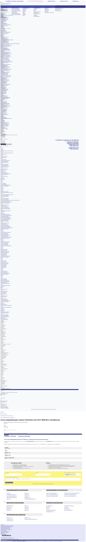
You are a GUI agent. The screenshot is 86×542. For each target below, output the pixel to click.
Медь (24, 12)
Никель (24, 13)
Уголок (35, 14)
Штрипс (2, 37)
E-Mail (36, 472)
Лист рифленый (4, 31)
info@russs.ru (3, 394)
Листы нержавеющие (58, 7)
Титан (24, 15)
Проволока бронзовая (5, 67)
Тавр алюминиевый (4, 57)
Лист (1, 29)
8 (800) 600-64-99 (4, 393)
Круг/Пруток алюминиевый (6, 52)
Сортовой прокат (4, 19)
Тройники (47, 10)
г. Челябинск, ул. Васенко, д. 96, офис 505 (14, 1)
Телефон (7, 472)
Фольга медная (4, 92)
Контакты (2, 130)
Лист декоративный (4, 33)
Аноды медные (3, 87)
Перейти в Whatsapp (73, 143)
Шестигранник (37, 16)
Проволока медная (4, 89)
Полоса (2, 35)
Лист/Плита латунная (5, 79)
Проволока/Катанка (4, 38)
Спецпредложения (4, 314)
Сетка (2, 8)
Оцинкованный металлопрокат (15, 7)
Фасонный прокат (4, 25)
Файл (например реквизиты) (69, 472)
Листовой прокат (37, 11)
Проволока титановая (5, 104)
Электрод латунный (4, 85)
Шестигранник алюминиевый (6, 61)
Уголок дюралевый (4, 74)
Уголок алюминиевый (5, 59)
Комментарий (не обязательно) (11, 477)
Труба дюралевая (4, 73)
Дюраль (24, 10)
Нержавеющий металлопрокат (4, 7)
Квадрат (2, 21)
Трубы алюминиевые (5, 58)
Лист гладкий (3, 30)
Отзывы (2, 129)
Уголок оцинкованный (16, 14)
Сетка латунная (4, 82)
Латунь (24, 11)
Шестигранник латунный (5, 84)
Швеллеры (57, 9)
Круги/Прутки (3, 22)
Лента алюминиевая (5, 53)
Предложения (3, 530)
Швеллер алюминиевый (5, 60)
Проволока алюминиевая (6, 56)
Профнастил (36, 12)
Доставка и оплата (4, 128)
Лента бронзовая (4, 65)
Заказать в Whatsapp (24, 436)
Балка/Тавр (3, 28)
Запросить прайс (64, 1)
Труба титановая (4, 105)
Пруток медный (4, 90)
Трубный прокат (37, 13)
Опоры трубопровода (49, 12)
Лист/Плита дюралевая (5, 71)
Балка (35, 9)
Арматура (36, 8)
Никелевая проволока (5, 97)
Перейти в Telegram (73, 142)
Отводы (46, 8)
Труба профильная (59, 8)
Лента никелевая (4, 96)
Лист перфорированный (6, 32)
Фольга (2, 34)
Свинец (24, 14)
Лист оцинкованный (16, 9)
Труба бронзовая (4, 68)
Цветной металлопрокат (26, 7)
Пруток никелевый (4, 98)
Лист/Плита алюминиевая (6, 54)
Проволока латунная (5, 80)
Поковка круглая (4, 23)
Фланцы (46, 11)
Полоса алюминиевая (5, 55)
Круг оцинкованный (16, 8)
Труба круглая (3, 17)
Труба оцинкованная (16, 13)
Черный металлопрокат (37, 7)
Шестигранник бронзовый (6, 69)
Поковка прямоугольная (6, 24)
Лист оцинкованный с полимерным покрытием (10, 43)
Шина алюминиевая (5, 62)
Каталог (3, 14)
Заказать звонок (51, 1)
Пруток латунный (4, 81)
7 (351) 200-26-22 (4, 404)
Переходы (47, 9)
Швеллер (35, 15)
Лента (2, 36)
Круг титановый (4, 101)
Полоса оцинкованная (16, 10)
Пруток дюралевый (4, 72)
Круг (35, 10)
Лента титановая (4, 102)
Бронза (24, 9)
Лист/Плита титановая (5, 103)
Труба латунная (4, 83)
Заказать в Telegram (10, 436)
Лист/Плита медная (4, 88)
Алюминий (25, 8)
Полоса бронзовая (4, 66)
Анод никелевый (4, 95)
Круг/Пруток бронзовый (5, 64)
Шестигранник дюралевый (6, 75)
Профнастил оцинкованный (15, 12)
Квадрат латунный (4, 77)
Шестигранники (58, 10)
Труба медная (3, 91)
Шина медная (3, 93)
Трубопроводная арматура (48, 7)
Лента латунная (4, 78)
